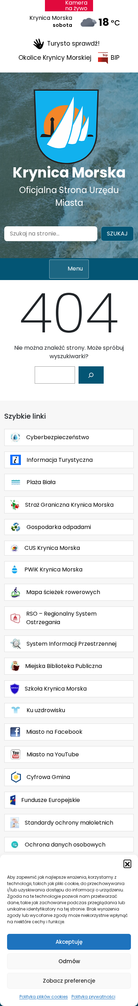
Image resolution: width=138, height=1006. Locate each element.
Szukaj (117, 233)
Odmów (69, 961)
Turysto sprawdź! (73, 43)
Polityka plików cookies (43, 997)
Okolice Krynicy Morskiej (54, 57)
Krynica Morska (69, 172)
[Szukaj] (91, 375)
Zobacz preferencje (69, 980)
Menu (75, 268)
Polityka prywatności (93, 997)
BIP (115, 57)
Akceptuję (69, 942)
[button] (127, 863)
